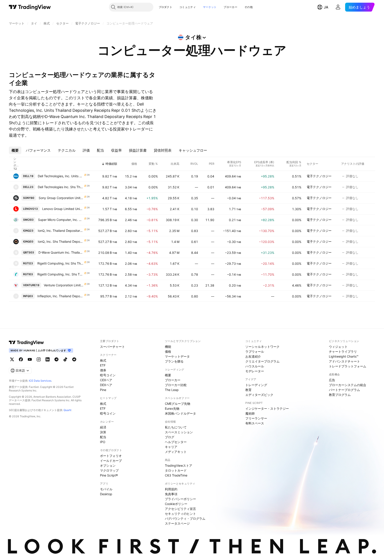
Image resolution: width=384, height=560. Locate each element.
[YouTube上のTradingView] (30, 359)
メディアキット (176, 452)
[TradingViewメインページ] (26, 342)
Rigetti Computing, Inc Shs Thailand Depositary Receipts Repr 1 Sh (60, 263)
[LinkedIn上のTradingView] (47, 359)
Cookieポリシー (176, 504)
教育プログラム (340, 395)
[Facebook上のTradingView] (21, 359)
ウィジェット (338, 346)
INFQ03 (28, 296)
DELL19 (28, 176)
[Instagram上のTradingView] (39, 359)
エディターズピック (259, 395)
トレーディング (256, 385)
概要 (168, 375)
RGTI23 (28, 263)
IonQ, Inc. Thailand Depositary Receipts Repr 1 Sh (61, 230)
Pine (103, 390)
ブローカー (230, 7)
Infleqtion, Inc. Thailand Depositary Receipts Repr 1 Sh (60, 296)
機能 (168, 346)
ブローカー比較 (176, 385)
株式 (103, 360)
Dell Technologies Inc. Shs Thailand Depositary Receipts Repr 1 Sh (61, 187)
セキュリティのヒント (180, 513)
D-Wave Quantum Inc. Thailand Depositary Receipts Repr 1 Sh (61, 252)
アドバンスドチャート (344, 361)
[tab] (15, 150)
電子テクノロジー (319, 176)
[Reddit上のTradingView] (74, 359)
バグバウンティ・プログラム (185, 518)
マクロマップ (109, 470)
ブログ (169, 437)
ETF (103, 365)
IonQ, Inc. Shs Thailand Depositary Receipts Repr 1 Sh (61, 241)
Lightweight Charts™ (343, 356)
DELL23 (28, 187)
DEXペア (106, 385)
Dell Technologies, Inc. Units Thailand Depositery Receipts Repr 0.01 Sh (61, 176)
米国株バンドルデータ (180, 413)
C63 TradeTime (176, 475)
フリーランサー (256, 418)
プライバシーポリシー (180, 499)
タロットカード (176, 470)
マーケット (210, 7)
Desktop (106, 494)
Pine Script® (109, 475)
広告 (332, 380)
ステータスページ (177, 523)
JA (326, 7)
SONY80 (28, 198)
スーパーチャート (112, 346)
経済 (103, 427)
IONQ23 (28, 230)
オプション (108, 465)
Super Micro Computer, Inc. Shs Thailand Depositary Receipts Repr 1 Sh (61, 220)
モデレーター (254, 371)
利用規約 (171, 489)
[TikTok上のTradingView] (65, 359)
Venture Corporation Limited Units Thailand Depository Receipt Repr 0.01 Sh (64, 285)
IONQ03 (28, 241)
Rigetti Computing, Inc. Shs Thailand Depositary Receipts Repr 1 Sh (60, 274)
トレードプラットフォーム (347, 366)
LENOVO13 (30, 208)
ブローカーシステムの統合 (347, 385)
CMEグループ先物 (177, 403)
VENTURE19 (31, 285)
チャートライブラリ (343, 351)
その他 (248, 7)
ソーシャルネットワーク (262, 346)
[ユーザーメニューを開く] (338, 7)
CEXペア (106, 380)
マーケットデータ (177, 356)
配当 (103, 437)
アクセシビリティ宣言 (180, 509)
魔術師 (250, 413)
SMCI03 (28, 219)
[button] (176, 7)
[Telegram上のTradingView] (56, 359)
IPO (102, 442)
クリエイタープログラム (262, 361)
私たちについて (176, 427)
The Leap (172, 390)
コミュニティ (187, 7)
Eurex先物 (172, 408)
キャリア (171, 447)
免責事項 (171, 494)
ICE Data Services (40, 380)
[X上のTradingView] (12, 359)
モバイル (106, 489)
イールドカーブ (111, 460)
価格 (168, 351)
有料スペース (254, 423)
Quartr (67, 410)
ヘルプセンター (176, 442)
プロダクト (165, 7)
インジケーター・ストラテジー (267, 408)
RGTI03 (28, 274)
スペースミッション (179, 432)
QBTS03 (28, 252)
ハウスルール (254, 366)
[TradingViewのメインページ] (30, 7)
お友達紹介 (253, 356)
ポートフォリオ (111, 456)
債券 (103, 370)
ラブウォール (254, 351)
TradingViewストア (178, 465)
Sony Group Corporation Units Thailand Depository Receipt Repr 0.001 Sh (61, 198)
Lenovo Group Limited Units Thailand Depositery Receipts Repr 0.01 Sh (63, 209)
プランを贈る (174, 361)
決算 (103, 432)
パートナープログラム (344, 390)
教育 (248, 390)
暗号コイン (108, 375)
